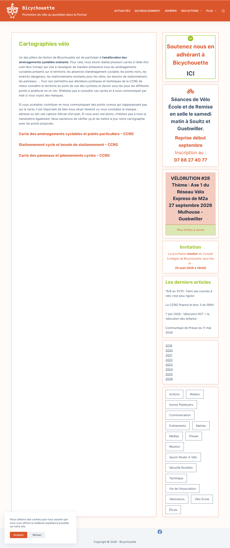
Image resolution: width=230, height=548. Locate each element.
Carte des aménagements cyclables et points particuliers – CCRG (76, 134)
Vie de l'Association (182, 488)
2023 (169, 364)
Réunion (174, 446)
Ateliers (195, 394)
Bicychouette (38, 8)
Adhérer (171, 10)
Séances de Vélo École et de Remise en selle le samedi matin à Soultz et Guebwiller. (190, 114)
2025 (169, 374)
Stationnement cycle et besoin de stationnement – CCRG (68, 144)
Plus (209, 10)
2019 (168, 345)
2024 (169, 369)
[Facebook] (160, 531)
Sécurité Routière (181, 467)
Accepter (18, 534)
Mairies (201, 425)
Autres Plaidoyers (181, 404)
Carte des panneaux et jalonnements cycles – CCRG (64, 155)
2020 (169, 350)
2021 (168, 355)
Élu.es (173, 509)
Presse (193, 436)
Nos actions (189, 10)
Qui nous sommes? (147, 10)
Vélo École (202, 499)
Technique (176, 478)
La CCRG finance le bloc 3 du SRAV (189, 305)
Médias (174, 436)
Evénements (177, 425)
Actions (174, 394)
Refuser (37, 534)
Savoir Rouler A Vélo (183, 457)
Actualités (122, 10)
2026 (169, 379)
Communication (180, 415)
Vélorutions (177, 499)
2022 (169, 360)
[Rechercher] (223, 11)
